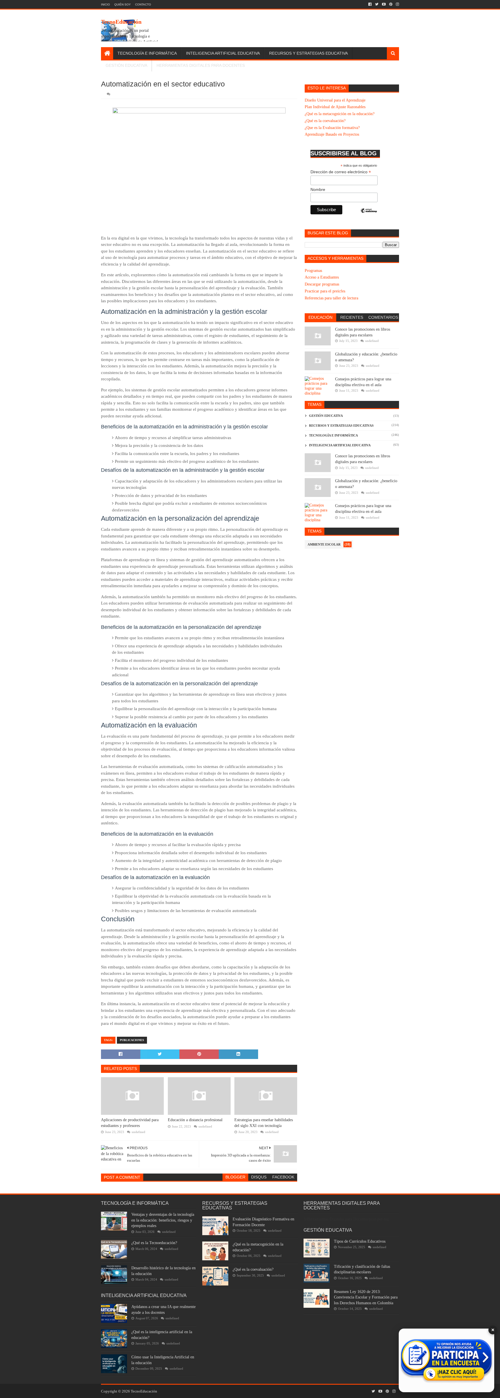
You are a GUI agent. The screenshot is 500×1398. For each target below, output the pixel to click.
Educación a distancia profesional (195, 1120)
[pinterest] (391, 4)
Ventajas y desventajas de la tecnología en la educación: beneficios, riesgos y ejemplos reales (162, 1220)
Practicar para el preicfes (325, 291)
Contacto (143, 4)
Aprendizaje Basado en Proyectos (332, 134)
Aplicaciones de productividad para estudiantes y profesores (130, 1123)
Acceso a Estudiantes (322, 277)
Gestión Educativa (126, 65)
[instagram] (397, 4)
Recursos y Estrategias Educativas (341, 425)
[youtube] (384, 4)
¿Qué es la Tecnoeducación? (154, 1243)
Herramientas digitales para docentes (201, 65)
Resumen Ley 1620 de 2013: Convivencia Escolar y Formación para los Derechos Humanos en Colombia (366, 1297)
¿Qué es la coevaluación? (325, 121)
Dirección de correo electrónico (340, 172)
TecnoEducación (121, 22)
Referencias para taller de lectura (331, 298)
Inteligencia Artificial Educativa (223, 53)
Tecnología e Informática (147, 53)
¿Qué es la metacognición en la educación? (339, 114)
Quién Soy (122, 4)
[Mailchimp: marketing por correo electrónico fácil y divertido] (369, 215)
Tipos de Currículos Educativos (359, 1241)
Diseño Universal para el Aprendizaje (335, 100)
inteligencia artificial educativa (340, 445)
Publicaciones (132, 1040)
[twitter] (377, 4)
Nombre (317, 189)
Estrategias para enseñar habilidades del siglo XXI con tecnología (263, 1123)
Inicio (105, 4)
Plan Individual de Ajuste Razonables (335, 107)
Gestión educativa (326, 415)
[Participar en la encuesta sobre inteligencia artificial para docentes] (446, 1360)
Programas (313, 270)
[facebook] (370, 4)
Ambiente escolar (324, 544)
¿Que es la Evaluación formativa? (332, 128)
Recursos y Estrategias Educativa (308, 53)
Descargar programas (322, 284)
